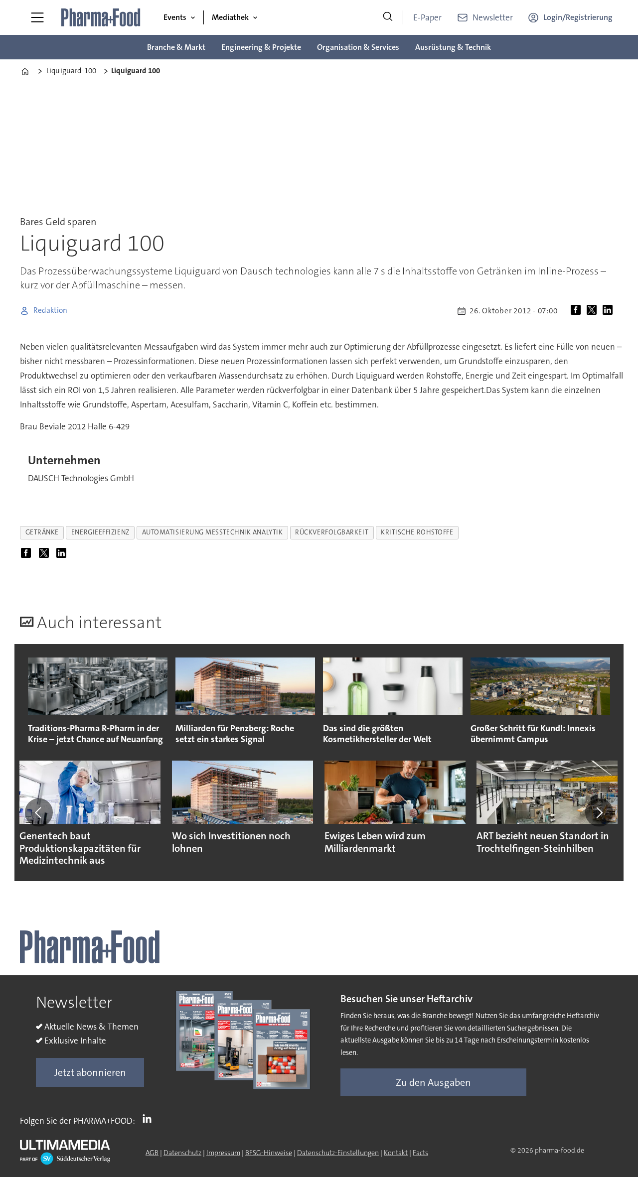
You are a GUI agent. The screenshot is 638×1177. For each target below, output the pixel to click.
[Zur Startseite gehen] (101, 17)
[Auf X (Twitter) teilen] (593, 310)
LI (149, 1119)
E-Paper (427, 17)
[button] (39, 812)
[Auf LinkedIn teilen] (609, 310)
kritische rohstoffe (417, 532)
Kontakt (396, 1152)
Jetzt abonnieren (90, 1072)
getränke (42, 532)
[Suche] (388, 17)
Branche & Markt (176, 47)
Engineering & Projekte (261, 47)
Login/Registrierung (578, 17)
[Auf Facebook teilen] (577, 310)
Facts (420, 1152)
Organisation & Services (358, 47)
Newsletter (493, 17)
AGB (152, 1152)
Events (174, 17)
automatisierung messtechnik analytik (212, 532)
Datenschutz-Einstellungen (338, 1152)
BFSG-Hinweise (268, 1152)
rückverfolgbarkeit (331, 532)
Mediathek (230, 17)
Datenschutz (182, 1152)
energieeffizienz (100, 532)
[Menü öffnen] (37, 17)
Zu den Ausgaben (433, 1082)
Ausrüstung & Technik (453, 47)
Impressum (223, 1152)
